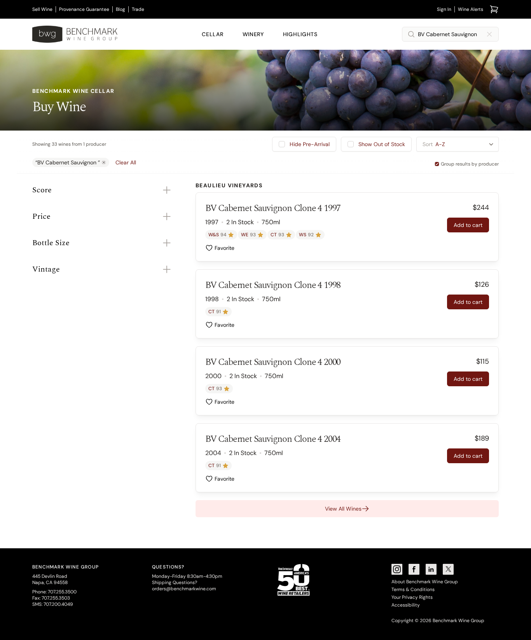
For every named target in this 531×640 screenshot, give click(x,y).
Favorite (224, 247)
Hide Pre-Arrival (310, 144)
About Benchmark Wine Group (424, 582)
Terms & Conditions (413, 589)
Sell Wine (42, 9)
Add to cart (468, 224)
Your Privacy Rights (412, 597)
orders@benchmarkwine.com (184, 589)
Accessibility (405, 605)
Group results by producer (470, 164)
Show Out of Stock (381, 144)
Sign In (444, 9)
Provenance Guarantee (84, 9)
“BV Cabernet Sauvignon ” (67, 162)
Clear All (125, 162)
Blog (120, 9)
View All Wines (343, 508)
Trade (138, 9)
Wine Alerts (470, 9)
